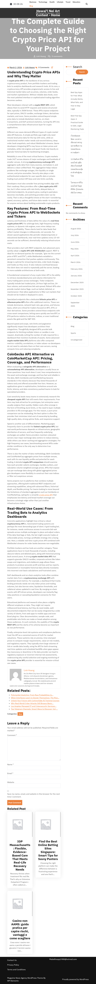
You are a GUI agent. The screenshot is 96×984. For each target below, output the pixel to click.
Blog (31, 6)
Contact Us (12, 960)
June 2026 (75, 242)
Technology (43, 2)
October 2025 (76, 296)
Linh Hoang (30, 67)
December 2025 (77, 282)
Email (10, 773)
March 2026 (75, 262)
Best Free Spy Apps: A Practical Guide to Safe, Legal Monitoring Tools (77, 122)
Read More (19, 824)
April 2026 (75, 255)
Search (77, 67)
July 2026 (75, 235)
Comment (12, 735)
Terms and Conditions (16, 969)
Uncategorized (76, 340)
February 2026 (77, 269)
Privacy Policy (13, 965)
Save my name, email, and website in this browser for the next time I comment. (33, 795)
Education (76, 2)
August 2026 (76, 229)
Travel (68, 2)
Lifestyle (60, 2)
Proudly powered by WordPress (75, 979)
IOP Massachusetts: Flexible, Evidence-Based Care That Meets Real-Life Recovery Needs (20, 855)
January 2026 (76, 276)
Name (10, 764)
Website (10, 782)
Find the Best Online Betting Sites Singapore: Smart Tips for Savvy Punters (48, 850)
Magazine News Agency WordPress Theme (25, 978)
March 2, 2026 (15, 67)
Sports (73, 333)
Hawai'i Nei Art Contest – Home (22, 61)
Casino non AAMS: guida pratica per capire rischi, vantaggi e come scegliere (20, 929)
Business (33, 2)
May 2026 (75, 249)
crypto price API (46, 495)
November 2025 (77, 289)
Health (52, 2)
